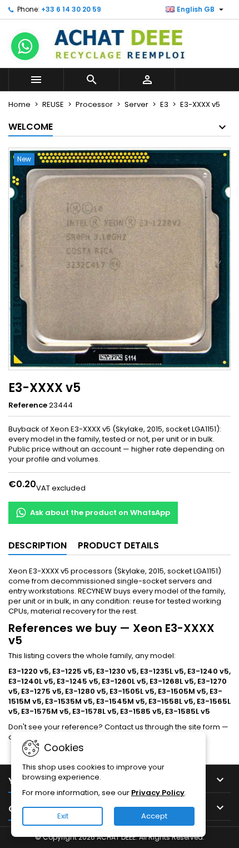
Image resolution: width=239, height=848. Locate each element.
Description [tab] (37, 545)
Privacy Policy (158, 792)
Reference (27, 405)
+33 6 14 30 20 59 (71, 9)
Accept (154, 816)
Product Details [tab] (118, 545)
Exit (62, 816)
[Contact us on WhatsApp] (25, 46)
